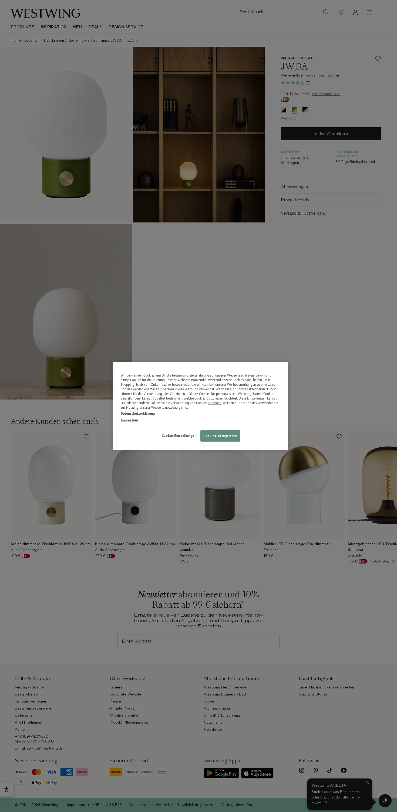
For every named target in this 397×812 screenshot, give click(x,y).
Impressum (129, 420)
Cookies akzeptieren (220, 436)
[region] (200, 406)
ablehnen (214, 403)
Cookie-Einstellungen (179, 435)
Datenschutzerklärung (138, 413)
